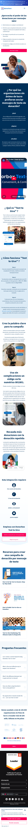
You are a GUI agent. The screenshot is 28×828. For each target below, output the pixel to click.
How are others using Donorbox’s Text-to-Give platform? (12, 687)
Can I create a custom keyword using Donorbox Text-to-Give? (12, 657)
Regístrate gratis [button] (14, 539)
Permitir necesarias (14, 822)
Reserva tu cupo (18, 4)
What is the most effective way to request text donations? (12, 667)
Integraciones (5, 787)
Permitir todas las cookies (14, 818)
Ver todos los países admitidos (14, 740)
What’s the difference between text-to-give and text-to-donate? (12, 677)
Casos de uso (5, 784)
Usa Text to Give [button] (14, 50)
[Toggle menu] (24, 8)
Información (5, 780)
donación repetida (6, 311)
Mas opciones (5, 826)
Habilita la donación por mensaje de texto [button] (14, 534)
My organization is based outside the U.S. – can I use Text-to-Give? (12, 696)
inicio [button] (14, 746)
